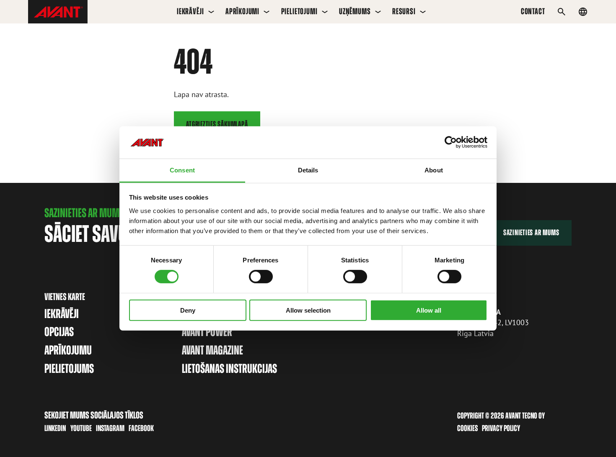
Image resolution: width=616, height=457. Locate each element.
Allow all (428, 309)
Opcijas (59, 332)
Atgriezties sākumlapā (217, 124)
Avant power (207, 332)
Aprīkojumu (68, 350)
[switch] (261, 276)
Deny (187, 309)
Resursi (404, 11)
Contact (533, 11)
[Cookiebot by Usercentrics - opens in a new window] (450, 142)
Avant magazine (212, 350)
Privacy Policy (501, 428)
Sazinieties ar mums (531, 232)
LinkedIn (55, 428)
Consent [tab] (182, 170)
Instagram (110, 428)
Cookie (466, 428)
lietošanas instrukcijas (229, 368)
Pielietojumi (299, 11)
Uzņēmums (355, 11)
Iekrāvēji (190, 11)
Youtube (81, 428)
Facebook (141, 428)
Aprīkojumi (242, 11)
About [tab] (433, 170)
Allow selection (308, 309)
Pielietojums (69, 368)
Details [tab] (308, 170)
